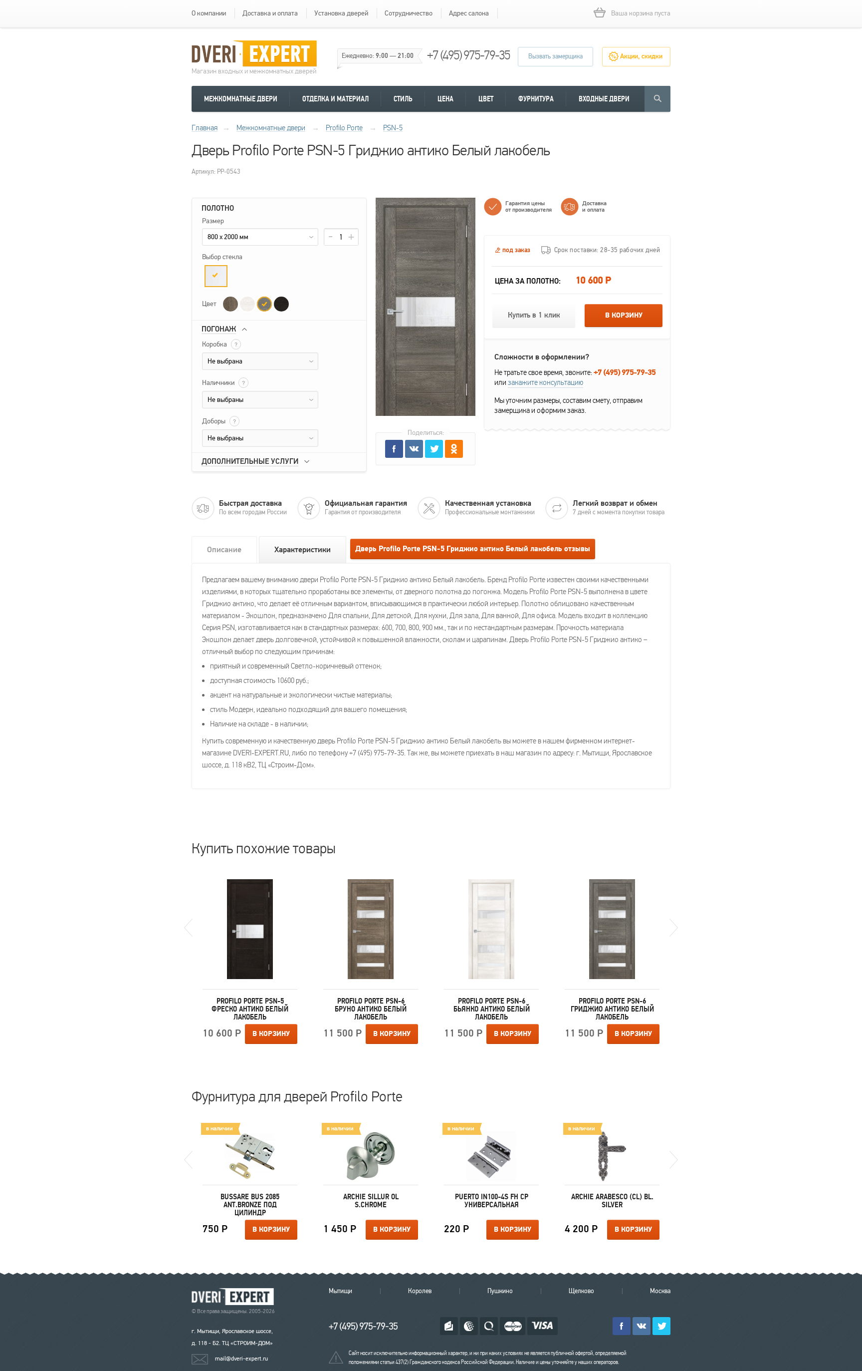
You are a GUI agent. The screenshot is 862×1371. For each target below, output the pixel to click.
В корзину (624, 315)
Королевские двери (234, 1297)
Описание (224, 550)
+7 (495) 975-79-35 (468, 55)
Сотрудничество (408, 13)
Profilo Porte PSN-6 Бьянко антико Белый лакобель (491, 1009)
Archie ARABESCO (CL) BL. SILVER (612, 1201)
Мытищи (340, 1291)
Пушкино (500, 1291)
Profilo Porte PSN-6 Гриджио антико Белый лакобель (612, 1009)
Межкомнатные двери (240, 98)
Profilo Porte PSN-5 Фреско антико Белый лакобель (250, 1009)
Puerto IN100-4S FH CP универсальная (491, 1201)
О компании (209, 13)
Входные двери (604, 98)
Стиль (403, 98)
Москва (660, 1291)
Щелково (581, 1291)
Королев (419, 1291)
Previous (188, 928)
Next (673, 928)
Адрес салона (469, 13)
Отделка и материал (335, 98)
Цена (445, 98)
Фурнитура (536, 98)
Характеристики (302, 550)
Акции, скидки (641, 56)
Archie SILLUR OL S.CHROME (371, 1201)
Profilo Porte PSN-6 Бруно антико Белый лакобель (371, 1009)
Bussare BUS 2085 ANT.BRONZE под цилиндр (249, 1205)
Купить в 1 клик (534, 315)
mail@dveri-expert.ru (241, 1358)
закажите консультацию (545, 382)
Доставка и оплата (270, 13)
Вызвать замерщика (555, 56)
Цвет (485, 98)
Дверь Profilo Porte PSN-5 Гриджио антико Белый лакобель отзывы (472, 549)
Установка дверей (341, 13)
